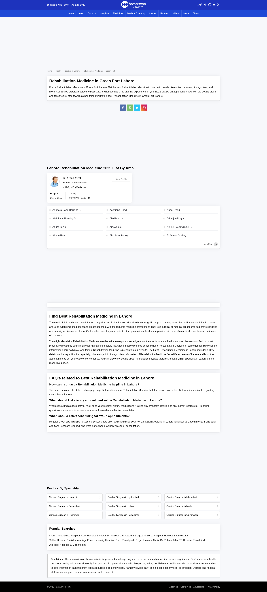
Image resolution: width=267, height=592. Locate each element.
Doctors (92, 13)
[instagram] (144, 108)
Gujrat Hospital (72, 535)
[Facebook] (123, 108)
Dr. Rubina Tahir (169, 540)
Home (71, 13)
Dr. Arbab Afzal (71, 178)
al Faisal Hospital (59, 545)
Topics (196, 13)
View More (208, 244)
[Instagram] (209, 5)
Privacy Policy (213, 587)
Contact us (185, 587)
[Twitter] (137, 108)
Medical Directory (136, 13)
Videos (176, 13)
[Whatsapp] (130, 108)
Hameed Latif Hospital (176, 535)
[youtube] (214, 5)
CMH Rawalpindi (125, 540)
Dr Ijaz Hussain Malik (147, 540)
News (186, 13)
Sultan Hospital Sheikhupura (65, 540)
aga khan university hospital (98, 540)
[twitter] (218, 5)
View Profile (121, 179)
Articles (153, 13)
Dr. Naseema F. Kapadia (120, 535)
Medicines (118, 13)
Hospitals (104, 13)
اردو (199, 4)
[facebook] (205, 5)
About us (173, 587)
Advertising (198, 587)
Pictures (164, 13)
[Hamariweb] (133, 5)
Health (81, 13)
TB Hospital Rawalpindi (192, 540)
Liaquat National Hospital (149, 535)
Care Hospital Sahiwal (93, 535)
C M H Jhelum (78, 545)
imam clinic (55, 535)
